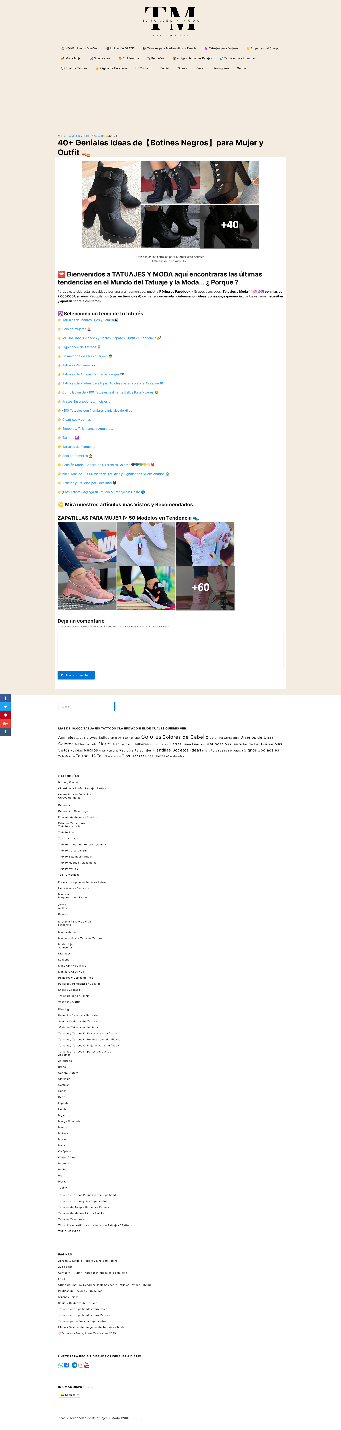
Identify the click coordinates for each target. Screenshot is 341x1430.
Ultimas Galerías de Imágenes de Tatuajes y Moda (91, 1327)
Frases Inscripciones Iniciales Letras (82, 882)
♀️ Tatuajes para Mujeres (221, 48)
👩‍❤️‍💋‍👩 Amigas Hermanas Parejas (192, 58)
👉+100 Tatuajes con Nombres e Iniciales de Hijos (95, 410)
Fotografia (65, 924)
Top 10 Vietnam (68, 874)
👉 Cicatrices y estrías (74, 419)
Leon (166, 744)
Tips (126, 756)
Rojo (214, 750)
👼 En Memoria (128, 58)
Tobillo (62, 1187)
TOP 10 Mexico (68, 868)
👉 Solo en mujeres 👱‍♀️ (74, 329)
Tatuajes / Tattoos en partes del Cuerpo (84, 1051)
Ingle (61, 1115)
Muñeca (63, 1133)
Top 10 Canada (68, 838)
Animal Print (82, 738)
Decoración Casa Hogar (74, 811)
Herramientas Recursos (73, 888)
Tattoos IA (86, 755)
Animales (66, 737)
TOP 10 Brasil (67, 832)
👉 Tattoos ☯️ (68, 437)
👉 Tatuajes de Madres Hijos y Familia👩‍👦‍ (88, 320)
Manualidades (67, 932)
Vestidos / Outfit (69, 1001)
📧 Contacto (143, 68)
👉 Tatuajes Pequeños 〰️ (76, 365)
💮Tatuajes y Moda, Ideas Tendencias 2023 (87, 1333)
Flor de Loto (87, 744)
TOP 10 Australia (69, 826)
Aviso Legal (65, 1266)
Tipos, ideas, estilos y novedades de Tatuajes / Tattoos (95, 1225)
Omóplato (64, 1151)
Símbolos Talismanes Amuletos (78, 1027)
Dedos (62, 1096)
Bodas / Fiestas (68, 782)
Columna (216, 737)
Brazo (62, 1066)
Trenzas (137, 756)
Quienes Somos (68, 1296)
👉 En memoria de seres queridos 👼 (85, 356)
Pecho (62, 1169)
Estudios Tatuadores (71, 823)
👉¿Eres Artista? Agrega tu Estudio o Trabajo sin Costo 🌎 (101, 492)
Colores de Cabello (185, 737)
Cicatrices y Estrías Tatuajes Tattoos (82, 788)
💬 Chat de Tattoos (74, 68)
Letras (176, 744)
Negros (91, 750)
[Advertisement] (170, 101)
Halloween (142, 744)
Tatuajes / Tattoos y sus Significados (82, 1201)
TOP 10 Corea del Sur (72, 850)
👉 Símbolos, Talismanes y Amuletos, (85, 428)
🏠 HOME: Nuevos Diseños (79, 48)
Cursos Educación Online (74, 794)
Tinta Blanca (114, 756)
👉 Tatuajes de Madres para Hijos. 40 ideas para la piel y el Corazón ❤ (110, 383)
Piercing (63, 1009)
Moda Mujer (71, 135)
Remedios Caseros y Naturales (78, 1015)
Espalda (63, 1103)
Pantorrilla (65, 1163)
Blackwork (117, 737)
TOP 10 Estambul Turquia (75, 856)
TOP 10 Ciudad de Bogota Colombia (82, 844)
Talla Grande (66, 756)
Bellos (104, 737)
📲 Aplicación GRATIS (120, 48)
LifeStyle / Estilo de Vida (74, 921)
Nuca (61, 1145)
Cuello (62, 1090)
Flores (105, 743)
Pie (60, 1175)
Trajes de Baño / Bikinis (73, 995)
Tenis (102, 755)
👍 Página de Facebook (111, 68)
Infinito (157, 744)
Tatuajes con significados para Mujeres (84, 1315)
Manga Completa (69, 1121)
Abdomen (64, 1054)
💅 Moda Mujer (71, 58)
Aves (94, 737)
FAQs (61, 1278)
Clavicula (64, 1078)
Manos (62, 1127)
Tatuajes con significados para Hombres (85, 1308)
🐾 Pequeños (155, 58)
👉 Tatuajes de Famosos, (76, 447)
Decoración (65, 805)
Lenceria (64, 959)
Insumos (63, 894)
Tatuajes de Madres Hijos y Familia (81, 1213)
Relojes (63, 914)
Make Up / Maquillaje (72, 965)
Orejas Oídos (66, 1157)
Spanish (70, 1394)
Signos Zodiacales (261, 750)
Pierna (62, 1181)
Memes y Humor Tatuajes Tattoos (80, 938)
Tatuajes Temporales (72, 1219)
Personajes (143, 750)
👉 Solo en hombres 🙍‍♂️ (75, 456)
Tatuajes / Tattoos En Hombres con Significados (90, 1039)
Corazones (231, 737)
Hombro (63, 1109)
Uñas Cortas (155, 756)
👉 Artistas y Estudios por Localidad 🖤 (87, 483)
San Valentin (235, 750)
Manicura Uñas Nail (71, 971)
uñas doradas (175, 756)
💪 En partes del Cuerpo (263, 48)
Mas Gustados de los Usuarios (249, 744)
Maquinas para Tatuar (72, 897)
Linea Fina (190, 744)
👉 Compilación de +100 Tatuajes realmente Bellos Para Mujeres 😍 (108, 392)
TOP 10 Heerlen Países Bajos (77, 862)
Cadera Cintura (68, 1072)
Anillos (62, 908)
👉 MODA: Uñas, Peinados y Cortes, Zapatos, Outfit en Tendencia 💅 (109, 338)
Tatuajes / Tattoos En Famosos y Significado (87, 1033)
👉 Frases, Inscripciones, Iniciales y (84, 401)
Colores (151, 737)
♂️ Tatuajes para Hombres (238, 58)
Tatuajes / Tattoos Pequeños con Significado (88, 1194)
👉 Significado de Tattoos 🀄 (79, 347)
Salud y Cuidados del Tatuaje (77, 1021)
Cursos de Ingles (69, 797)
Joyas (62, 904)
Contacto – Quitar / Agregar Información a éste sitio (92, 1272)
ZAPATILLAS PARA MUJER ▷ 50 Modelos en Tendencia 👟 (128, 518)
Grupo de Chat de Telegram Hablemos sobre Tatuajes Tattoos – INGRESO (107, 1284)
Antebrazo (65, 1060)
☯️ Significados (100, 58)
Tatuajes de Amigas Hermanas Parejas (83, 1207)
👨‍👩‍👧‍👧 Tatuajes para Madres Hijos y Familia (169, 48)
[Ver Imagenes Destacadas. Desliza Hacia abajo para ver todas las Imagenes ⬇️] (170, 204)
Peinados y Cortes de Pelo (75, 977)
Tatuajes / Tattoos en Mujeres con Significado (88, 1045)
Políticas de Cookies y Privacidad (80, 1290)
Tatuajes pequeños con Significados (82, 1321)
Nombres (112, 750)
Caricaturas (132, 737)
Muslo (62, 1139)
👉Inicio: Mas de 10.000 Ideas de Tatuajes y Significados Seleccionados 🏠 (113, 474)
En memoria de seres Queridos (78, 817)
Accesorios (65, 947)
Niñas (102, 750)
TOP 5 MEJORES (69, 1231)
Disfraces (64, 953)
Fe (75, 744)
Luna (202, 744)
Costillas (63, 1084)
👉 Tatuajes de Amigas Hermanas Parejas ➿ (91, 374)
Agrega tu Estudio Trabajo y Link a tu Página (88, 1260)
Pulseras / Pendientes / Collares (79, 983)
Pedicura (126, 750)
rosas (222, 750)
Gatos (129, 744)
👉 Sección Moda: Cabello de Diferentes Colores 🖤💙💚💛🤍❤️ (106, 465)
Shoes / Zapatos (94, 135)
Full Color (118, 744)
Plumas (206, 751)
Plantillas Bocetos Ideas (177, 750)
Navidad (77, 750)
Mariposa (215, 744)
